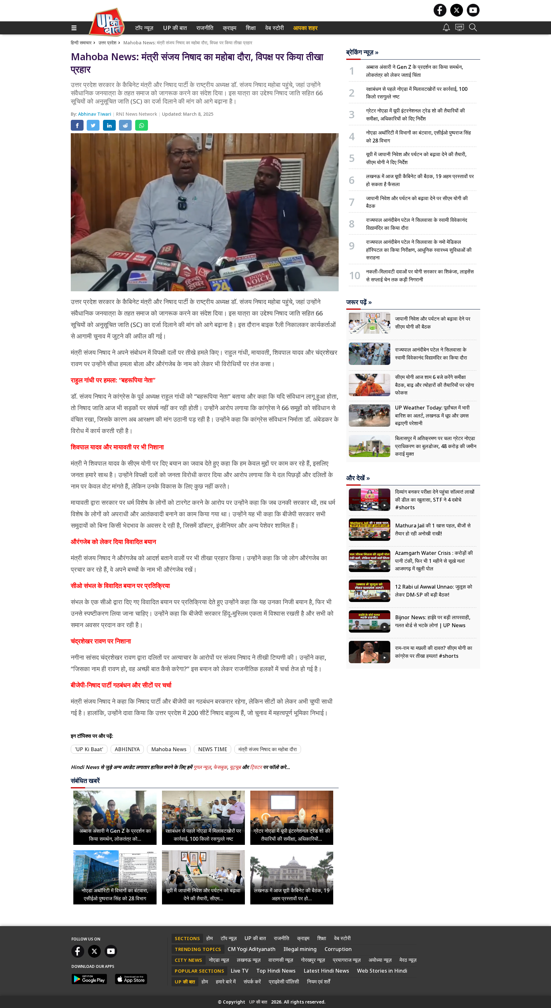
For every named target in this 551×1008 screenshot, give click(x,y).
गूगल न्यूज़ (202, 767)
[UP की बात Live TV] (459, 29)
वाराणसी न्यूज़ (280, 960)
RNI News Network (137, 114)
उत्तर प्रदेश (107, 42)
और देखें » (358, 478)
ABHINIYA (127, 749)
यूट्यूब (236, 767)
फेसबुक (220, 767)
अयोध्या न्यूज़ (380, 960)
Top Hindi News (276, 971)
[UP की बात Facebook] (440, 15)
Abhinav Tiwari (95, 114)
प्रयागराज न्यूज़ (347, 960)
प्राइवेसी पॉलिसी (284, 981)
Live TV (239, 971)
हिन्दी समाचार (81, 42)
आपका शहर (305, 28)
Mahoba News (169, 749)
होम (209, 938)
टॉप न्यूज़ (143, 28)
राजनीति (203, 28)
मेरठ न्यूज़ (408, 960)
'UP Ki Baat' (89, 749)
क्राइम (229, 28)
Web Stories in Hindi (382, 971)
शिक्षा (250, 28)
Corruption (338, 949)
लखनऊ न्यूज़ (249, 960)
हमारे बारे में (226, 981)
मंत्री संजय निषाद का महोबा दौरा (268, 749)
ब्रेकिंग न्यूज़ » (362, 52)
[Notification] (446, 29)
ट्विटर (256, 767)
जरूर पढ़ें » (359, 302)
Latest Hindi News (326, 971)
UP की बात (173, 28)
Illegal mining (300, 949)
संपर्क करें (252, 981)
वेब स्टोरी (273, 28)
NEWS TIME (212, 749)
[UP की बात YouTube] (473, 15)
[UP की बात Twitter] (456, 15)
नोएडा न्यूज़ (219, 960)
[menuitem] (144, 27)
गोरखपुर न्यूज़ (313, 960)
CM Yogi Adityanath (252, 949)
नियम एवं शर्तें (318, 981)
